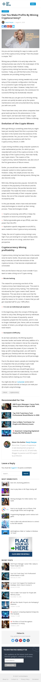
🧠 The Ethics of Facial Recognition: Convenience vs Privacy (21, 622)
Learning (5, 11)
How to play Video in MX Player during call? (23, 489)
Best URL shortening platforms (20, 483)
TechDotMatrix (23, 676)
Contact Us (14, 679)
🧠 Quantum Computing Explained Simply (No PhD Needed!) (26, 432)
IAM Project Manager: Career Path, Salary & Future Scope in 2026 (26, 405)
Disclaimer (35, 679)
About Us (5, 679)
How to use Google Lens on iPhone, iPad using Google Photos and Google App (23, 509)
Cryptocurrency (14, 392)
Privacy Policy (25, 679)
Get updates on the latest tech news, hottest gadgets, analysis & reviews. (19, 655)
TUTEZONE (20, 382)
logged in (14, 468)
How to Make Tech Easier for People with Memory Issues (24, 423)
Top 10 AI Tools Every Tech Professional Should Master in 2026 (26, 414)
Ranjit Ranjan (9, 22)
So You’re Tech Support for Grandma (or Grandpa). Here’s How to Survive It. (22, 584)
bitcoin (5, 392)
